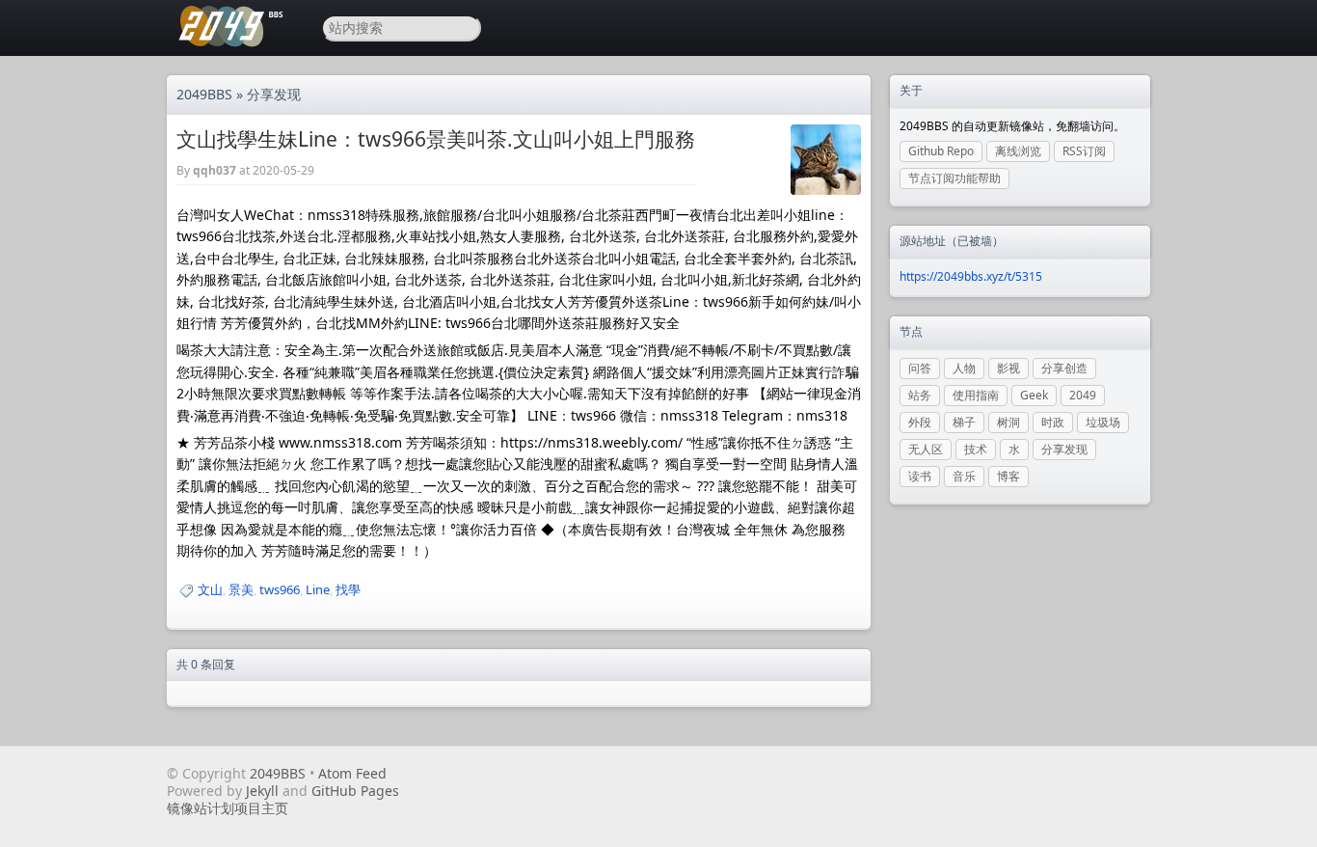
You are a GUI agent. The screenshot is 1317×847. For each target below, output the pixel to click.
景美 (241, 589)
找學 (348, 589)
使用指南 (976, 395)
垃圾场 (1103, 422)
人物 (964, 368)
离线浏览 (1018, 151)
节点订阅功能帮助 (954, 178)
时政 (1052, 422)
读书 (919, 476)
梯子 (964, 422)
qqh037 (214, 170)
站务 (919, 395)
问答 (919, 368)
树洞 (1008, 422)
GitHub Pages (355, 790)
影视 (1008, 368)
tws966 (279, 589)
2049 (1082, 395)
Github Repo (941, 151)
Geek (1034, 395)
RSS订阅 (1084, 151)
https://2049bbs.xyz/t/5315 (971, 276)
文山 (210, 589)
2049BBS (204, 94)
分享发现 (274, 94)
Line (318, 589)
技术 (975, 449)
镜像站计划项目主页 (227, 808)
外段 (919, 422)
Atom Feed (352, 773)
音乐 (964, 476)
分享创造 (1064, 368)
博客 (1008, 476)
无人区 (925, 449)
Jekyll (262, 790)
